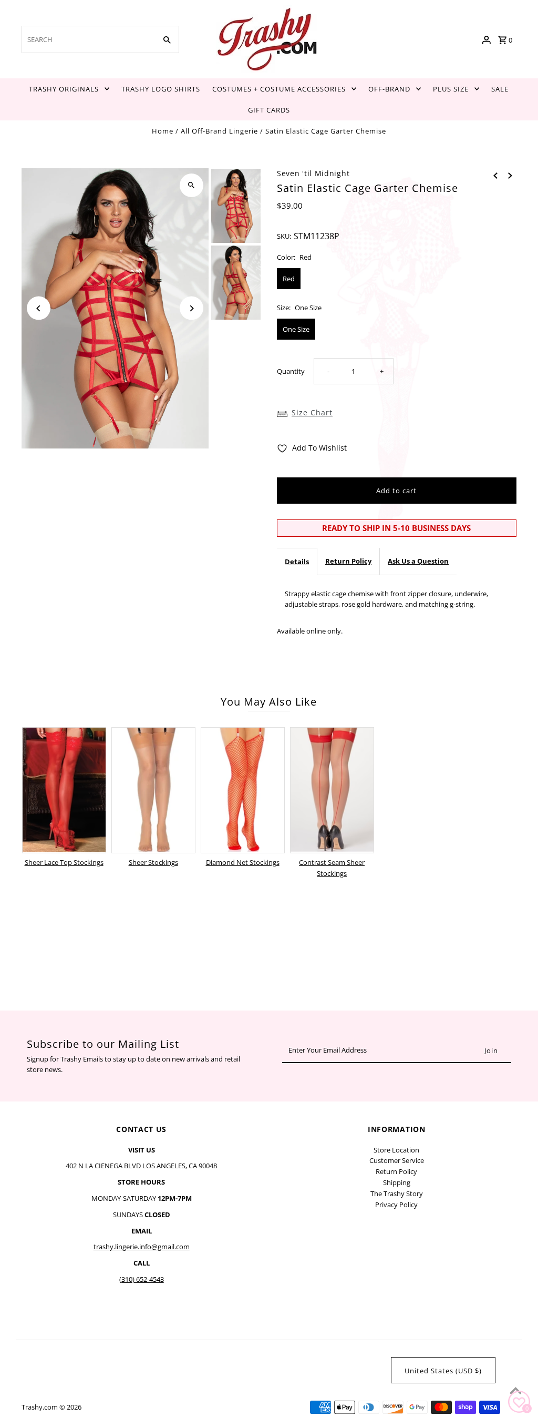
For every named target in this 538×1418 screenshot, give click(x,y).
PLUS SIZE (451, 89)
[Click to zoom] (191, 185)
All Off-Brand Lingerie (219, 131)
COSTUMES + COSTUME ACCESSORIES (279, 89)
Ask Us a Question (418, 561)
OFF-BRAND (389, 89)
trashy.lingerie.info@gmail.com (142, 1246)
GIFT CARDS (269, 110)
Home (162, 131)
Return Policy (348, 561)
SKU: (284, 236)
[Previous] (38, 308)
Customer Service (396, 1160)
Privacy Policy (396, 1204)
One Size (296, 329)
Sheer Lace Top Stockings (64, 862)
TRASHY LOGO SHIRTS (160, 89)
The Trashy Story (396, 1193)
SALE (500, 89)
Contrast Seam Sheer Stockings (332, 868)
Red (289, 278)
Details (297, 561)
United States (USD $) (443, 1370)
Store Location (396, 1150)
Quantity (291, 371)
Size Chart (312, 412)
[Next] (191, 308)
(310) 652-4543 (141, 1279)
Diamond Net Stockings (243, 862)
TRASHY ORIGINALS (64, 89)
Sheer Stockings (153, 862)
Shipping (396, 1182)
